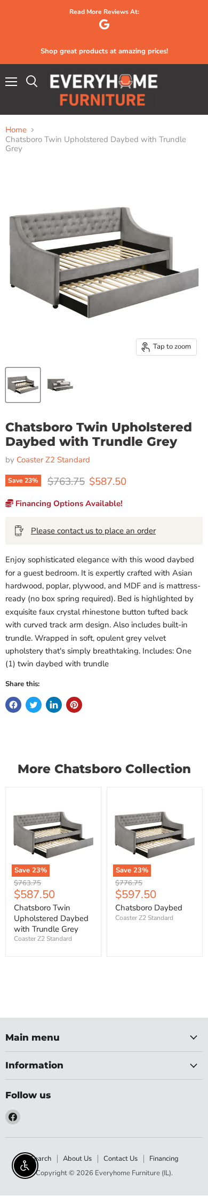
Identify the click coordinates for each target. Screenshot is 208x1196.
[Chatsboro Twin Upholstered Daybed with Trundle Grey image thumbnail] (23, 385)
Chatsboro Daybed (148, 907)
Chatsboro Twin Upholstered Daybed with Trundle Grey (51, 918)
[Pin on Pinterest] (74, 705)
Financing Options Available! (68, 503)
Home (16, 130)
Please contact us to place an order (93, 530)
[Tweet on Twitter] (34, 705)
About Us (77, 1158)
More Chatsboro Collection (104, 768)
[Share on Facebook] (13, 705)
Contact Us (120, 1158)
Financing (164, 1158)
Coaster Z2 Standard (53, 459)
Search (40, 1158)
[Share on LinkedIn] (54, 705)
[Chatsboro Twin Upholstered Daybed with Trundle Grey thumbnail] (60, 385)
